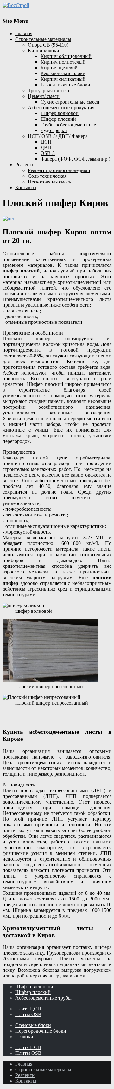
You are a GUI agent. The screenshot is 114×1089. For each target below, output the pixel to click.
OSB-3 (48, 153)
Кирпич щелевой (59, 67)
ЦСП (46, 141)
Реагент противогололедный (59, 170)
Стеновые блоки (33, 1025)
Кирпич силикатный (63, 79)
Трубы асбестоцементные (68, 124)
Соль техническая (47, 176)
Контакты (25, 187)
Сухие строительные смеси (70, 102)
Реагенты (25, 164)
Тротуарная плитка (48, 90)
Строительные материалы (43, 39)
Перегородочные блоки (40, 1031)
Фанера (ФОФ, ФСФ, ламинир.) (75, 159)
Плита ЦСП (28, 1008)
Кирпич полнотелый (63, 62)
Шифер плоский (58, 119)
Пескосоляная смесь (49, 181)
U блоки (24, 1036)
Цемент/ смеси (44, 96)
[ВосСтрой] (57, 5)
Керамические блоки (63, 73)
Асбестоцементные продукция (61, 107)
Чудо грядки (54, 130)
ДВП (46, 147)
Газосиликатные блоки (65, 84)
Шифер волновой (60, 113)
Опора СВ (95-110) (48, 45)
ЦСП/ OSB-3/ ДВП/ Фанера (58, 136)
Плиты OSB (28, 1014)
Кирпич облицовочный (66, 56)
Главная (23, 33)
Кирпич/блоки (43, 50)
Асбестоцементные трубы (43, 998)
